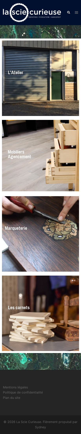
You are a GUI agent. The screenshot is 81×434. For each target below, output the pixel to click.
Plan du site (11, 398)
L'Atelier (15, 72)
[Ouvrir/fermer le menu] (76, 12)
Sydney (40, 427)
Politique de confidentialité (23, 392)
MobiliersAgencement (19, 154)
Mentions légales (15, 387)
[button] (68, 12)
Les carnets (19, 307)
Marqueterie (16, 228)
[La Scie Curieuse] (32, 12)
